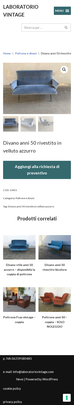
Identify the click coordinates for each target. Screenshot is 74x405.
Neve (19, 379)
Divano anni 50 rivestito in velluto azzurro (31, 206)
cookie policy (12, 388)
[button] (64, 69)
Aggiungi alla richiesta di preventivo (37, 169)
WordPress (50, 379)
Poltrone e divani (26, 53)
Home (7, 53)
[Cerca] (66, 27)
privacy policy (12, 402)
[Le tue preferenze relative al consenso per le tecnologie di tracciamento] (67, 398)
